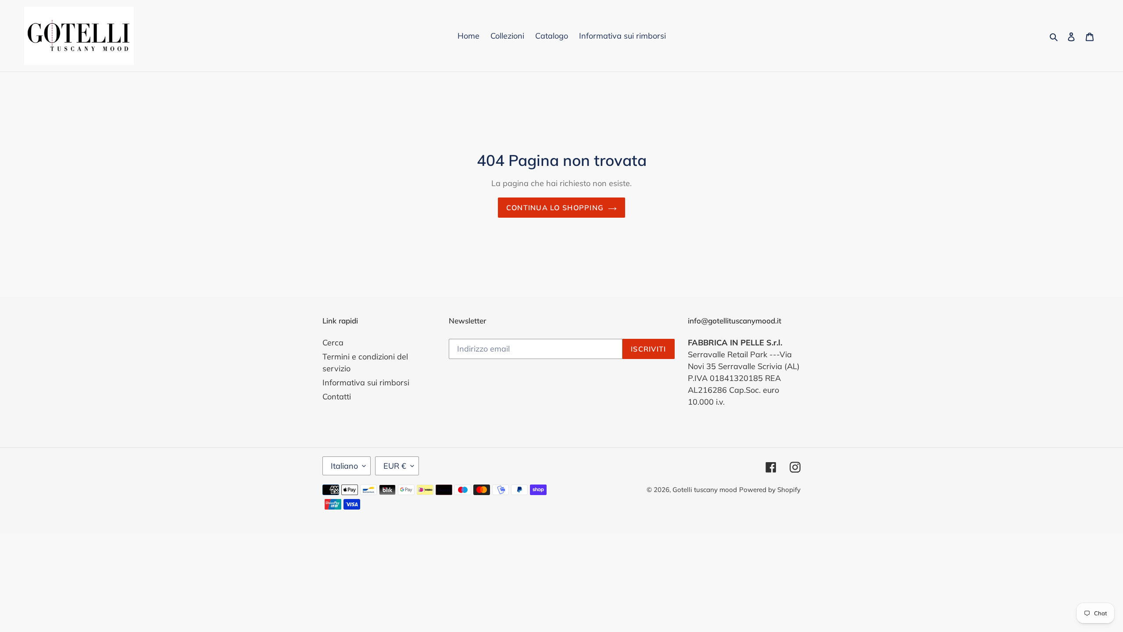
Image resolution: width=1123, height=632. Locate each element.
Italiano (344, 466)
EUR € (394, 466)
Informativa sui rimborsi (365, 382)
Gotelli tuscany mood (704, 489)
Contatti (336, 396)
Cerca (332, 343)
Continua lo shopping (555, 207)
